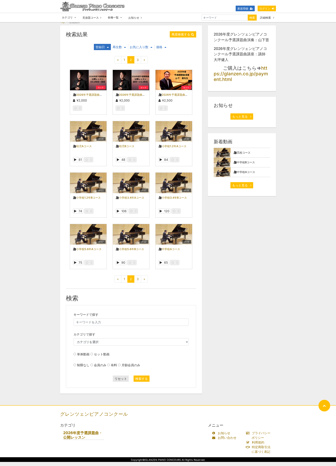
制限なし (83, 365)
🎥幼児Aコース (82, 146)
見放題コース (90, 17)
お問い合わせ (227, 438)
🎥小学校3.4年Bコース (172, 197)
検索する (141, 379)
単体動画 (83, 354)
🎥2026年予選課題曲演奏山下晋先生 (181, 94)
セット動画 (101, 354)
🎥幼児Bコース (125, 146)
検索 (252, 17)
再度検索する (181, 34)
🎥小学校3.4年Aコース (130, 197)
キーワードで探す (86, 314)
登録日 (100, 47)
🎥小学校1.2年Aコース (172, 146)
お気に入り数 (139, 47)
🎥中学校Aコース (169, 249)
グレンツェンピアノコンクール (94, 414)
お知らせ (133, 17)
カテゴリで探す (84, 334)
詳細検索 (266, 17)
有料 (114, 365)
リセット (121, 379)
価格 (159, 47)
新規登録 (242, 8)
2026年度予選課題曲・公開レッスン (82, 435)
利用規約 (258, 442)
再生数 (117, 47)
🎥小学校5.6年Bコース (130, 249)
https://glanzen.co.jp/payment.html (241, 73)
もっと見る (240, 116)
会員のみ (100, 365)
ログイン (264, 8)
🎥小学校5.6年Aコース (87, 249)
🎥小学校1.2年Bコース (87, 197)
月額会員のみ (131, 365)
